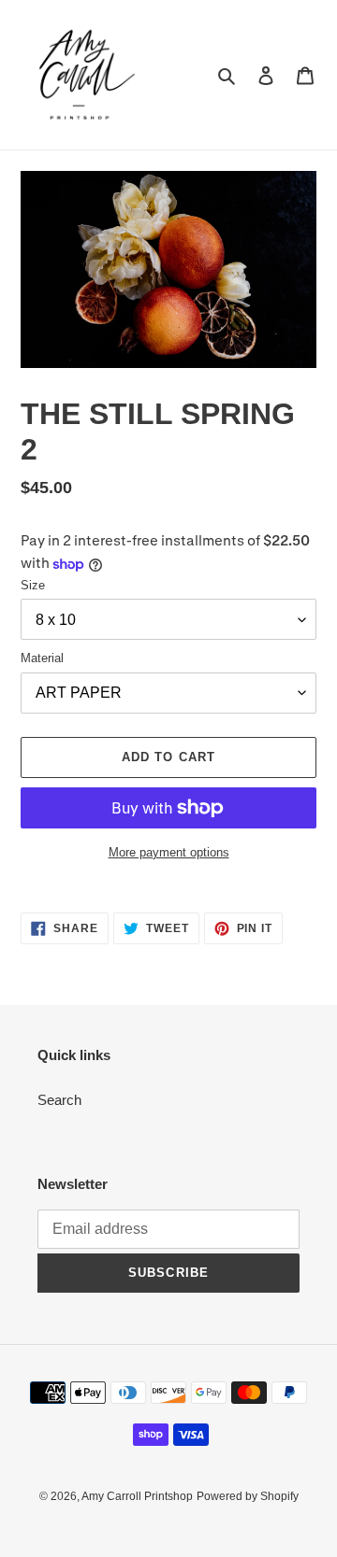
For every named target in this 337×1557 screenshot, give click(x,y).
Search (59, 1100)
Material (42, 658)
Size (33, 585)
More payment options (169, 852)
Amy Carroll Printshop (137, 1496)
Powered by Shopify (248, 1496)
